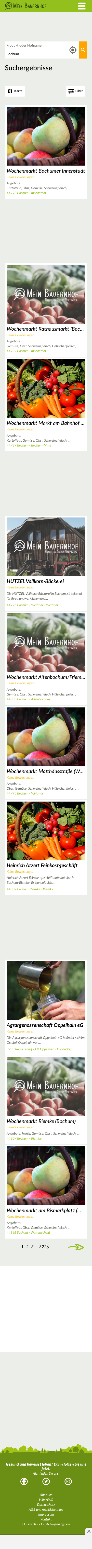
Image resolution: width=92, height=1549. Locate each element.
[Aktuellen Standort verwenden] (72, 50)
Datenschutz (46, 1505)
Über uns (46, 1495)
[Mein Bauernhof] (34, 6)
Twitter (46, 1481)
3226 (44, 1247)
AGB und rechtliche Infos (46, 1509)
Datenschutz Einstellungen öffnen (46, 1524)
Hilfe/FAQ (46, 1500)
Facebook (24, 1481)
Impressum (46, 1514)
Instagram (68, 1481)
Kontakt (46, 1519)
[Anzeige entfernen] (88, 1531)
